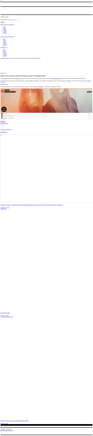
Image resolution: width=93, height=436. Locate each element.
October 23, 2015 (4, 123)
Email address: (4, 19)
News (4, 122)
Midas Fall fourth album (5, 312)
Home (2, 58)
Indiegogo (41, 86)
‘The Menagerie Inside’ (56, 78)
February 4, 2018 (4, 423)
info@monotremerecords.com (7, 430)
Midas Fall (17, 78)
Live (4, 58)
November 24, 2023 (5, 207)
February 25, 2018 (5, 315)
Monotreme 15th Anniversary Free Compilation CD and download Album (15, 420)
